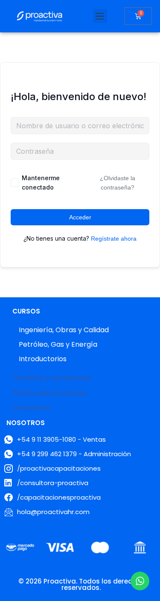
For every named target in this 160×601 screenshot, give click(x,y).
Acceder (80, 217)
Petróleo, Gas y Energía (58, 344)
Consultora (31, 407)
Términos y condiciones (51, 378)
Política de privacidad (49, 392)
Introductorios (43, 359)
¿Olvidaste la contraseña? (117, 183)
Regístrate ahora (114, 238)
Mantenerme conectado (41, 182)
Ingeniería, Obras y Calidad (64, 330)
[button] (100, 16)
